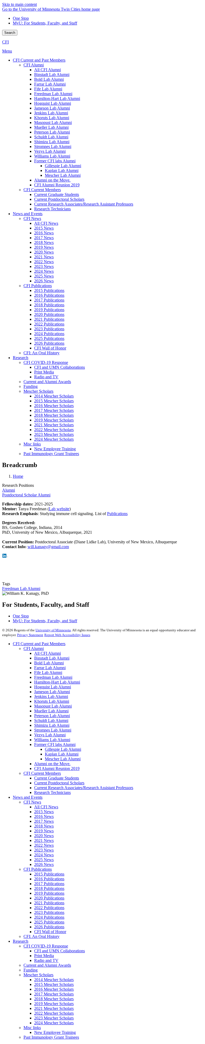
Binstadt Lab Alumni (51, 658)
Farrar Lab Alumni (50, 667)
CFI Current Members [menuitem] (42, 189)
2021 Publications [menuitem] (49, 319)
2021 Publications (49, 903)
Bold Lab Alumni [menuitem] (49, 79)
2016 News (44, 816)
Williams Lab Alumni (52, 739)
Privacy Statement (30, 635)
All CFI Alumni (47, 653)
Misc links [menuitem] (32, 444)
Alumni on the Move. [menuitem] (52, 180)
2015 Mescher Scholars (54, 984)
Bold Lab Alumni (49, 663)
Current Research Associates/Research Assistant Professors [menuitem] (83, 204)
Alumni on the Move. (52, 763)
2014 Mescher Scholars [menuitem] (54, 396)
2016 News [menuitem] (44, 233)
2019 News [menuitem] (44, 247)
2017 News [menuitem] (44, 237)
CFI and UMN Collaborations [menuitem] (59, 367)
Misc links (32, 1027)
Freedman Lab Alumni (21, 588)
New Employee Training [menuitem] (55, 449)
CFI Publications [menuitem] (37, 285)
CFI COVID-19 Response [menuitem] (45, 362)
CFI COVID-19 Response (45, 946)
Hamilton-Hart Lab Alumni (57, 682)
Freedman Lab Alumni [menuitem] (53, 93)
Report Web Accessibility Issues (67, 635)
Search (9, 33)
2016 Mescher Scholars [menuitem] (54, 405)
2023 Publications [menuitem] (49, 329)
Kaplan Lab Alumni (61, 754)
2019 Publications (49, 893)
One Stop (21, 18)
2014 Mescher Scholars (54, 979)
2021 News (44, 840)
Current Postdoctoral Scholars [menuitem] (59, 199)
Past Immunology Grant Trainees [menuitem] (51, 453)
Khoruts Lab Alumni (51, 701)
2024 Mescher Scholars (54, 1023)
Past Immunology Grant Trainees (51, 1037)
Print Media (44, 955)
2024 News (44, 855)
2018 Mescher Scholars (54, 999)
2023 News (44, 850)
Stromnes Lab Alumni (52, 730)
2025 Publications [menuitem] (49, 338)
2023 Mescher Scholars (54, 1018)
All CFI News (46, 807)
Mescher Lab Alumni (63, 759)
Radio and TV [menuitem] (46, 377)
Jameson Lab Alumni (52, 691)
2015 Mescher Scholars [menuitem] (54, 401)
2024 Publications (49, 917)
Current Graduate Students (56, 778)
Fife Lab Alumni (48, 672)
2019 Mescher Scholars (54, 1003)
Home (18, 476)
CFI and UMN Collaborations (59, 951)
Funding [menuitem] (30, 386)
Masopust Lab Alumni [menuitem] (53, 122)
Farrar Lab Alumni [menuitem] (50, 84)
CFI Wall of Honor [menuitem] (50, 348)
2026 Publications (49, 927)
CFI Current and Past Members (39, 643)
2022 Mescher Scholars (54, 1013)
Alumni (8, 490)
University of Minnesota (53, 630)
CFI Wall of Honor (50, 931)
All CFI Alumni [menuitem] (47, 69)
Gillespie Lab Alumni (63, 749)
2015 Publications (49, 874)
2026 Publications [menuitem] (49, 343)
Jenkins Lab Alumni (51, 696)
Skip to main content (19, 4)
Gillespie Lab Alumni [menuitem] (63, 165)
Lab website (59, 509)
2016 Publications (49, 879)
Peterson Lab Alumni (52, 715)
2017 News (44, 821)
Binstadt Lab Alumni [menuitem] (51, 74)
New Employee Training (55, 1032)
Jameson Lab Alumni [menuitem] (52, 108)
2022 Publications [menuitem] (49, 324)
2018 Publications (49, 888)
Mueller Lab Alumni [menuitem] (51, 127)
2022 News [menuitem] (44, 261)
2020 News (44, 835)
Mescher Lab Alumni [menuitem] (63, 175)
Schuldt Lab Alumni (51, 720)
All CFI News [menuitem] (46, 223)
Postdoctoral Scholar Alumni (26, 495)
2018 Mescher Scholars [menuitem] (54, 415)
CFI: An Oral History (41, 936)
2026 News (44, 864)
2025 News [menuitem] (44, 276)
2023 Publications (49, 912)
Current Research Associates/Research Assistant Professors (83, 787)
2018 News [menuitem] (44, 242)
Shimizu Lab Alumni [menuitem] (51, 141)
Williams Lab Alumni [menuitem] (52, 156)
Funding (30, 970)
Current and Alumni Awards (47, 965)
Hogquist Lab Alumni (52, 687)
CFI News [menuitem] (32, 218)
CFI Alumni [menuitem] (33, 65)
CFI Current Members (42, 773)
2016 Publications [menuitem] (49, 295)
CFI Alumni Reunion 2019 (57, 768)
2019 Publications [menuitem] (49, 309)
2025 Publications (49, 922)
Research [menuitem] (20, 357)
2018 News (44, 826)
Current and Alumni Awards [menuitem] (47, 381)
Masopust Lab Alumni (53, 706)
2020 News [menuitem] (44, 252)
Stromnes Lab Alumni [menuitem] (52, 146)
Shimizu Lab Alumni (51, 725)
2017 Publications (49, 883)
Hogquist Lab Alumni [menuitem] (52, 103)
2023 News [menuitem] (44, 266)
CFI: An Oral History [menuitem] (41, 353)
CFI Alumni (33, 648)
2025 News (44, 859)
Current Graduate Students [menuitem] (56, 194)
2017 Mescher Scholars (54, 994)
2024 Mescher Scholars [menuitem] (54, 439)
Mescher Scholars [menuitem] (38, 391)
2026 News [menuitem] (44, 281)
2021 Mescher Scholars (54, 1008)
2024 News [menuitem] (44, 271)
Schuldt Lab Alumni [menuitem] (51, 137)
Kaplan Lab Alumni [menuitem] (61, 170)
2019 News (44, 831)
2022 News (44, 845)
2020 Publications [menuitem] (49, 314)
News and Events (27, 797)
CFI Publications (37, 869)
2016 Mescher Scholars (54, 989)
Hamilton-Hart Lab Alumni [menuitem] (57, 98)
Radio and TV (46, 960)
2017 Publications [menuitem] (49, 300)
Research (20, 941)
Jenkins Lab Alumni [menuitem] (51, 113)
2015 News (44, 811)
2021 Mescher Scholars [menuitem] (54, 425)
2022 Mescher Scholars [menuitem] (54, 429)
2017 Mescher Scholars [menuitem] (54, 410)
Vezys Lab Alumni (50, 735)
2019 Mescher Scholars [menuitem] (54, 420)
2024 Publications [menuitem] (49, 333)
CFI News (32, 802)
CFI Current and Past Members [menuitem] (39, 60)
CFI (5, 42)
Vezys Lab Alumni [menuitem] (50, 151)
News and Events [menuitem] (27, 213)
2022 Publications (49, 907)
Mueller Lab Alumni (51, 711)
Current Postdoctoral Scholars (59, 783)
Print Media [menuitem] (44, 372)
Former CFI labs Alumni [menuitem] (55, 161)
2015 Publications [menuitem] (49, 290)
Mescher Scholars (38, 975)
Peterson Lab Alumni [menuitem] (52, 132)
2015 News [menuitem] (44, 228)
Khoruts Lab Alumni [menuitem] (51, 117)
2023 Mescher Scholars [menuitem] (54, 434)
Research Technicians (52, 792)
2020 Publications (49, 898)
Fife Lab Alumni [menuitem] (48, 89)
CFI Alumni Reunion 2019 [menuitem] (57, 185)
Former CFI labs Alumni (55, 744)
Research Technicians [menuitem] (52, 209)
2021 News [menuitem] (44, 257)
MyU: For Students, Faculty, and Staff (45, 23)
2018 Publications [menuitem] (49, 305)
